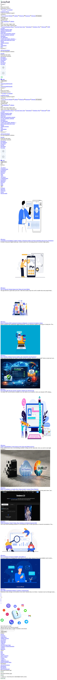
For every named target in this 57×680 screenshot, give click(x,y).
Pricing (2, 41)
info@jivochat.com (5, 669)
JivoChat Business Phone (8, 27)
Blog (2, 46)
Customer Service (5, 11)
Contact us (3, 659)
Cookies (2, 658)
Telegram (33, 15)
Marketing (3, 181)
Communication (4, 178)
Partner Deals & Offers (6, 662)
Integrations (29, 27)
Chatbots (16, 15)
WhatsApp (21, 15)
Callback (12, 21)
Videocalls (43, 27)
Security (2, 654)
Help (2, 44)
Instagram (27, 15)
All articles (3, 177)
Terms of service (4, 655)
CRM (48, 27)
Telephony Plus (36, 27)
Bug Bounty (3, 667)
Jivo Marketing (5, 21)
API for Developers (5, 665)
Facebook (3, 635)
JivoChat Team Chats (20, 27)
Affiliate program (5, 42)
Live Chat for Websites (7, 15)
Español (6, 83)
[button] (28, 4)
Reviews (3, 182)
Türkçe (2, 83)
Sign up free (3, 80)
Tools (2, 185)
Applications (4, 45)
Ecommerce (3, 179)
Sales (2, 183)
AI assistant (9, 9)
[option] (28, 167)
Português (10, 83)
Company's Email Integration (7, 646)
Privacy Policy (4, 657)
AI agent (4, 9)
